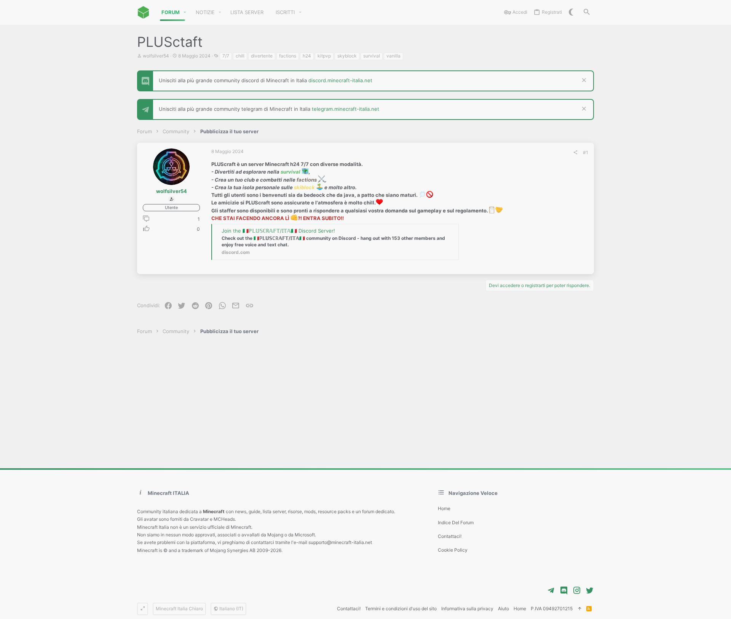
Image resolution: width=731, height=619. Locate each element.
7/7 (225, 56)
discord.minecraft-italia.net (340, 80)
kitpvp (324, 56)
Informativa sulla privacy (467, 608)
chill (240, 56)
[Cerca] (586, 12)
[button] (185, 12)
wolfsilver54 (156, 56)
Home (444, 508)
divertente (262, 56)
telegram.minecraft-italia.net (345, 109)
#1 (585, 152)
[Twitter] (590, 590)
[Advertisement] (365, 401)
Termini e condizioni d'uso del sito (401, 608)
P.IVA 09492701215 (552, 608)
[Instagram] (577, 590)
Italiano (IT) (230, 608)
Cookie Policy (453, 550)
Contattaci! (449, 536)
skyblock (347, 56)
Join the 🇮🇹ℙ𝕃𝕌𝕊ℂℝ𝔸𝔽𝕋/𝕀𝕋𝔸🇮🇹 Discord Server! (278, 231)
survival (371, 56)
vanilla (393, 56)
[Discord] (564, 590)
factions (287, 56)
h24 (307, 56)
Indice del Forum (456, 522)
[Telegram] (551, 590)
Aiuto (503, 608)
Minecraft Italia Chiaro (179, 608)
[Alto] (579, 608)
